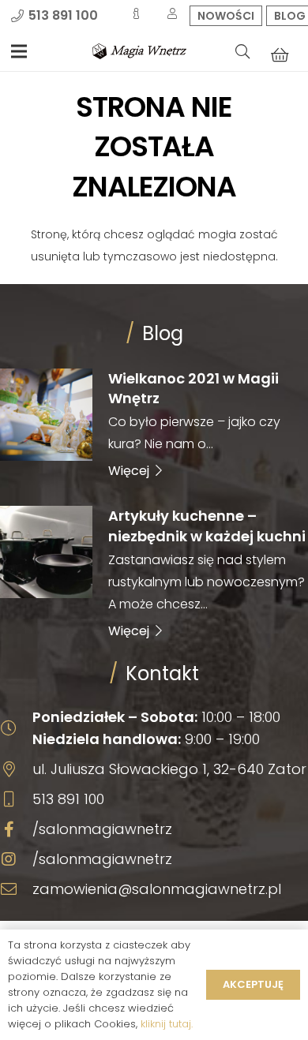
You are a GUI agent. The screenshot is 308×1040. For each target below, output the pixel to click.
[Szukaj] (242, 51)
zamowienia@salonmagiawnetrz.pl (156, 889)
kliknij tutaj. (167, 1023)
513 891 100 (68, 799)
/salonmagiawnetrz (102, 829)
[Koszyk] (279, 54)
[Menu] (19, 51)
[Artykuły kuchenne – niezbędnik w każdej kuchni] (154, 572)
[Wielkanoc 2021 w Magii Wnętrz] (154, 423)
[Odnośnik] (139, 51)
